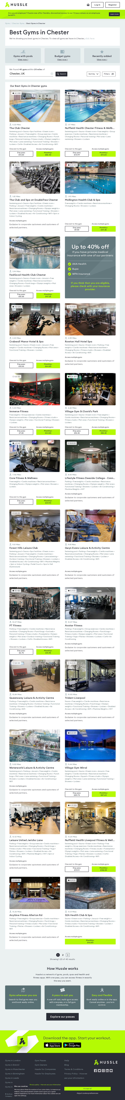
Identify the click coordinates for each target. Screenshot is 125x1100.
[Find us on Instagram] (103, 1071)
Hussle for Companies (45, 1069)
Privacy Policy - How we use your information (75, 1076)
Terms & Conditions (73, 1069)
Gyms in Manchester (15, 1069)
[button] (34, 123)
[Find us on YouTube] (111, 1071)
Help (66, 1061)
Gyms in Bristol (12, 1065)
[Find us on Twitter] (99, 1071)
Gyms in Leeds (12, 1078)
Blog (66, 1065)
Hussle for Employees (45, 1074)
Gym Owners (41, 1065)
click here (89, 39)
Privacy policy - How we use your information (45, 1084)
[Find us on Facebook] (95, 1071)
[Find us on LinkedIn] (107, 1071)
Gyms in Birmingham (15, 1074)
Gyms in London (13, 1061)
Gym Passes (40, 1061)
